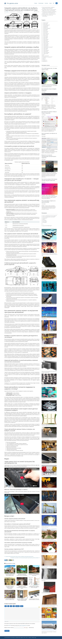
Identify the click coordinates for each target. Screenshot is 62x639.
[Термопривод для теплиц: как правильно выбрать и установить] (34, 594)
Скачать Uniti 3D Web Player (46, 225)
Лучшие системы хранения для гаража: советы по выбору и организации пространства (19, 556)
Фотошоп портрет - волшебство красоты (49, 13)
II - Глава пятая (44, 38)
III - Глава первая (45, 48)
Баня (43, 54)
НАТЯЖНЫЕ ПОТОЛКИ (45, 463)
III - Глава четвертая (45, 52)
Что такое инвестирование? (46, 475)
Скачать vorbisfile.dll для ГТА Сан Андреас (49, 215)
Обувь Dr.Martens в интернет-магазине (48, 267)
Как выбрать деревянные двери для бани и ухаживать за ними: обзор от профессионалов (22, 599)
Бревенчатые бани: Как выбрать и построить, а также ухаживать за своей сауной (34, 574)
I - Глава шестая (45, 34)
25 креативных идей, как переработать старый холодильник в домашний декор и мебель (22, 587)
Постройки (7, 11)
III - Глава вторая (45, 44)
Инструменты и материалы (47, 56)
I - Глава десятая (45, 27)
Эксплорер (44, 220)
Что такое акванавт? (45, 292)
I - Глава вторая (45, 23)
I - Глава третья (45, 32)
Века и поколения (45, 55)
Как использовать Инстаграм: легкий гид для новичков (49, 179)
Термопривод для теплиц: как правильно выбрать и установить (34, 599)
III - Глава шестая (45, 53)
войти (9, 625)
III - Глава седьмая (45, 50)
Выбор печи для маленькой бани (47, 592)
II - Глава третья (45, 40)
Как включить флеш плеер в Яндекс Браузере (49, 112)
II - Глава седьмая (45, 39)
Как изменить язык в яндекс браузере (49, 89)
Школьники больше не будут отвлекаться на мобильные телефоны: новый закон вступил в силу (49, 254)
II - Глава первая (45, 37)
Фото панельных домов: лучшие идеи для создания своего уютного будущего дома (10, 574)
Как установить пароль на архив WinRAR (48, 201)
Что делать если (12, 3)
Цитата (17, 606)
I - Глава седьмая (45, 31)
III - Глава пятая (45, 49)
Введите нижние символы (9, 627)
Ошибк (43, 219)
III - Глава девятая (45, 45)
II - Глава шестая (45, 42)
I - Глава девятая (45, 26)
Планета (44, 59)
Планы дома (44, 221)
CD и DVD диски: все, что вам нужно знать (49, 69)
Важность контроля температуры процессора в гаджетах (49, 156)
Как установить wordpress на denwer (49, 134)
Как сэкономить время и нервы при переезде (49, 451)
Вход (35, 637)
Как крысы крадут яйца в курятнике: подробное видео (9, 599)
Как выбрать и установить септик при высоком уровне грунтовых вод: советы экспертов (25, 557)
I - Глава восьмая (45, 22)
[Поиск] (57, 3)
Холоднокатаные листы (46, 501)
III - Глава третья (45, 51)
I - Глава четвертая (45, 33)
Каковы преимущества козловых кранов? (48, 513)
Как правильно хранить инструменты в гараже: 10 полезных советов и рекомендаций (10, 587)
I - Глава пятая (45, 30)
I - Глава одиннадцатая (46, 28)
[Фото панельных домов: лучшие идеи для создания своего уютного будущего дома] (9, 569)
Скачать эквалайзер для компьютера (48, 216)
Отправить (7, 630)
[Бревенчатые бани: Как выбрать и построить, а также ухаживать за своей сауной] (34, 569)
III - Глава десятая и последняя (47, 47)
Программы (44, 61)
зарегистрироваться (23, 625)
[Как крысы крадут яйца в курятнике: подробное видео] (9, 594)
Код (21, 606)
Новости (44, 58)
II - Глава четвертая (45, 41)
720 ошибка (44, 222)
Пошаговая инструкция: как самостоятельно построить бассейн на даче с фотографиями (22, 574)
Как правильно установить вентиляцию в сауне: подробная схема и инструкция (34, 587)
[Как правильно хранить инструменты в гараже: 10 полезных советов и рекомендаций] (9, 581)
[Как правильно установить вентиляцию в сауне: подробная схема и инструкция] (34, 581)
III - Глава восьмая (45, 43)
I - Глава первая (45, 29)
